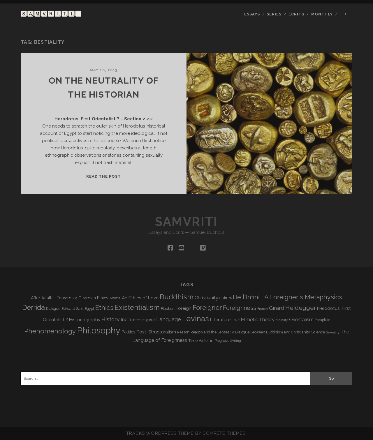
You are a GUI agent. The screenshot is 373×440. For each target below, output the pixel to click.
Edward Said (72, 308)
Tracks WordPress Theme (160, 433)
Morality (282, 320)
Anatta (115, 298)
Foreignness (239, 307)
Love (236, 320)
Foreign (183, 308)
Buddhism (176, 297)
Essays (252, 14)
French (262, 308)
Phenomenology (50, 331)
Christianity (206, 298)
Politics (129, 331)
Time (193, 340)
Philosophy (98, 330)
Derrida (33, 307)
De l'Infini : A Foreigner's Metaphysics (287, 297)
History (110, 319)
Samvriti (186, 222)
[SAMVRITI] (51, 14)
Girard (276, 308)
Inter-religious (143, 320)
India (126, 319)
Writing (235, 340)
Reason (183, 332)
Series (274, 14)
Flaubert (168, 309)
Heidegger (300, 307)
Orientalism (301, 319)
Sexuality (332, 332)
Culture (225, 298)
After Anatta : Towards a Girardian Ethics (69, 297)
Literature (220, 319)
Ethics (104, 307)
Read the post (103, 176)
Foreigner (207, 307)
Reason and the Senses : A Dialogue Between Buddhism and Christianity (250, 332)
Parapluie (322, 320)
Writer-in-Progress (213, 341)
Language (168, 319)
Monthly (322, 14)
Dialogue (53, 309)
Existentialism (137, 307)
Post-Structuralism (156, 332)
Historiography (84, 319)
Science (318, 332)
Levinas (195, 318)
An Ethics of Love (140, 298)
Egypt (89, 309)
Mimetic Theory (258, 319)
